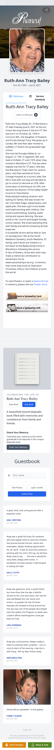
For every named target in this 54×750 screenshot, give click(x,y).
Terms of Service (34, 738)
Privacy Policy (19, 738)
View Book (13, 404)
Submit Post (27, 494)
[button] (27, 687)
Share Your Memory (18, 447)
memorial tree (40, 281)
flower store (40, 284)
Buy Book (29, 404)
